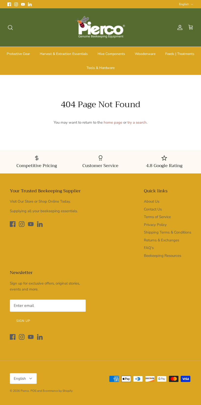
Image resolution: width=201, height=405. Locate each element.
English (184, 4)
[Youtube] (23, 4)
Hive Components (111, 54)
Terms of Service (157, 216)
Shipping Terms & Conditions (167, 232)
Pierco (25, 391)
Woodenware (145, 54)
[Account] (179, 27)
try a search (137, 122)
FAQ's (149, 247)
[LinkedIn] (30, 4)
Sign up (23, 321)
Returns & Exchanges (161, 240)
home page (113, 122)
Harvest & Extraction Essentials (64, 54)
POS (33, 391)
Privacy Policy (155, 224)
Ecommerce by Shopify (58, 391)
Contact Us (153, 209)
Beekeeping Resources (162, 255)
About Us (151, 201)
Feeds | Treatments (179, 54)
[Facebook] (9, 4)
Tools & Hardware (100, 67)
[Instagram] (16, 4)
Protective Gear (18, 54)
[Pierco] (100, 27)
